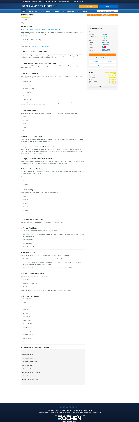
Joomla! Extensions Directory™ (39, 5)
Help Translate (84, 412)
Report (31, 39)
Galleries (57, 29)
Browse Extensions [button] (32, 11)
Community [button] (49, 11)
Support (110, 61)
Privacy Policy (54, 412)
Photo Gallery (26, 29)
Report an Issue (93, 412)
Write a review (103, 87)
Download (88, 6)
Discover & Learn (50, 1)
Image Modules (34, 29)
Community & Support (64, 1)
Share (37, 39)
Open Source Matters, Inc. (68, 415)
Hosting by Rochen (69, 421)
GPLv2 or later (105, 42)
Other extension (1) (46, 46)
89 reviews (24, 19)
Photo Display (42, 29)
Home (23, 11)
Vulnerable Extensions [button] (68, 11)
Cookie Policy (62, 412)
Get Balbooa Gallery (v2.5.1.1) (103, 15)
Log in (78, 11)
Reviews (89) (35, 46)
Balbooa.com (105, 34)
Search (42, 11)
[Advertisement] (102, 101)
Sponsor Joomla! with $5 (73, 412)
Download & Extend (37, 1)
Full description (26, 46)
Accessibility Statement (43, 412)
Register (85, 11)
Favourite (24, 39)
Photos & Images (50, 29)
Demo (96, 61)
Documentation (103, 65)
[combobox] (107, 11)
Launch (107, 6)
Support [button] (57, 11)
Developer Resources (78, 1)
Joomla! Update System (104, 57)
